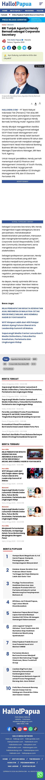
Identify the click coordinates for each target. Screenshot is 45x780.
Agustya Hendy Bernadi (20, 359)
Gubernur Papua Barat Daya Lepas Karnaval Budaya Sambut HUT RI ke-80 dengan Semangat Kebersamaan (25, 616)
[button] (31, 103)
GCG (33, 364)
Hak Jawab (13, 766)
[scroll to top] (41, 765)
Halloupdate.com (32, 739)
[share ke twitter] (14, 49)
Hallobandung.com (14, 750)
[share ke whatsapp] (19, 49)
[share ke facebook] (9, 49)
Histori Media (18, 759)
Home (4, 10)
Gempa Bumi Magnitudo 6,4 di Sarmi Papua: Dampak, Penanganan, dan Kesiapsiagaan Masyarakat (26, 559)
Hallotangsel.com (30, 747)
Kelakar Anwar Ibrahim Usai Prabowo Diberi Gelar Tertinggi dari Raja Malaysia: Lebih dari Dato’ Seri (25, 573)
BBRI (34, 359)
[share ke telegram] (24, 49)
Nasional (29, 10)
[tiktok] (35, 730)
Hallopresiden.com (15, 742)
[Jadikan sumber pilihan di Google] (4, 49)
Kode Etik (12, 762)
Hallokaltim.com (14, 747)
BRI (5, 364)
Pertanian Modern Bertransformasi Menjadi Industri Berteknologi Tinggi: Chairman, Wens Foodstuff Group (25, 658)
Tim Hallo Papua (14, 40)
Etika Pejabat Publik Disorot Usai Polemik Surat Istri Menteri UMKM (25, 644)
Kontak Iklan (29, 766)
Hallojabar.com (30, 744)
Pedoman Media (27, 762)
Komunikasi (8, 369)
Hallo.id (9, 739)
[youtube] (25, 730)
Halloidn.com (15, 753)
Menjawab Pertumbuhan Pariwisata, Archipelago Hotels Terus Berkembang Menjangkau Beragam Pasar (13, 533)
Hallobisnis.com (15, 744)
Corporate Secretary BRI (19, 364)
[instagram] (20, 730)
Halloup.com (18, 739)
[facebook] (9, 730)
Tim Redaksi (34, 759)
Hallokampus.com (31, 750)
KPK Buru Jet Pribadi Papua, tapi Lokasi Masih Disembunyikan (25, 603)
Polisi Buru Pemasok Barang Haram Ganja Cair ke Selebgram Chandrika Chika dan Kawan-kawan (25, 691)
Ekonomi (11, 25)
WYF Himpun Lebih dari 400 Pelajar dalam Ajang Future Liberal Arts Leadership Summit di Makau (20, 325)
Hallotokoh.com (31, 742)
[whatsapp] (30, 730)
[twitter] (14, 730)
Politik (40, 10)
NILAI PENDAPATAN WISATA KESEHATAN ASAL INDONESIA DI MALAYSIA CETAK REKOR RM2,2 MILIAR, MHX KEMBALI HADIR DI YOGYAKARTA (22, 313)
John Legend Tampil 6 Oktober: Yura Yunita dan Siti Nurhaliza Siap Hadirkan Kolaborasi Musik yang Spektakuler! (25, 631)
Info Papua (15, 10)
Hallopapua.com (29, 753)
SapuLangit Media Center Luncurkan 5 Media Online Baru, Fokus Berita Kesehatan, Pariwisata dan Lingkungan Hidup (22, 338)
